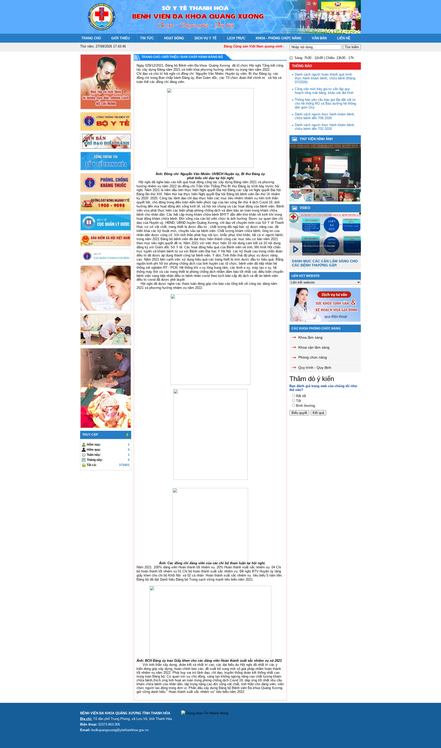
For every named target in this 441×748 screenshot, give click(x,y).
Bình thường (305, 406)
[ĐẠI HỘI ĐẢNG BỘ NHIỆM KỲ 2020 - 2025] (326, 200)
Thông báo (302, 66)
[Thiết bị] (301, 200)
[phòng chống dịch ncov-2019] (325, 187)
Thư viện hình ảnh (316, 139)
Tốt (298, 401)
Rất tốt (301, 396)
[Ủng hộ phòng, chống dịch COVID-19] (350, 200)
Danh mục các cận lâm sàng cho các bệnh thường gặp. (325, 263)
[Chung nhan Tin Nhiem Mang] (204, 713)
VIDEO (305, 208)
